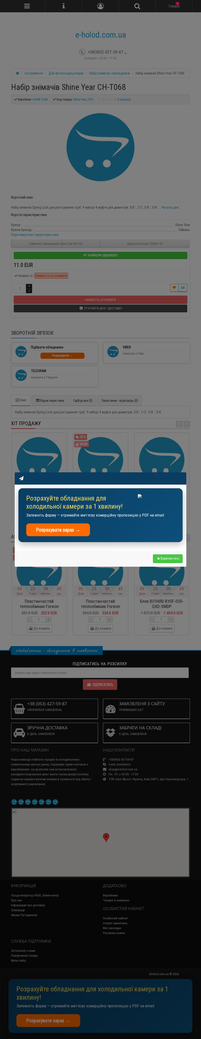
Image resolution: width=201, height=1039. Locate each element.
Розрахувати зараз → (58, 530)
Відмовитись (170, 558)
